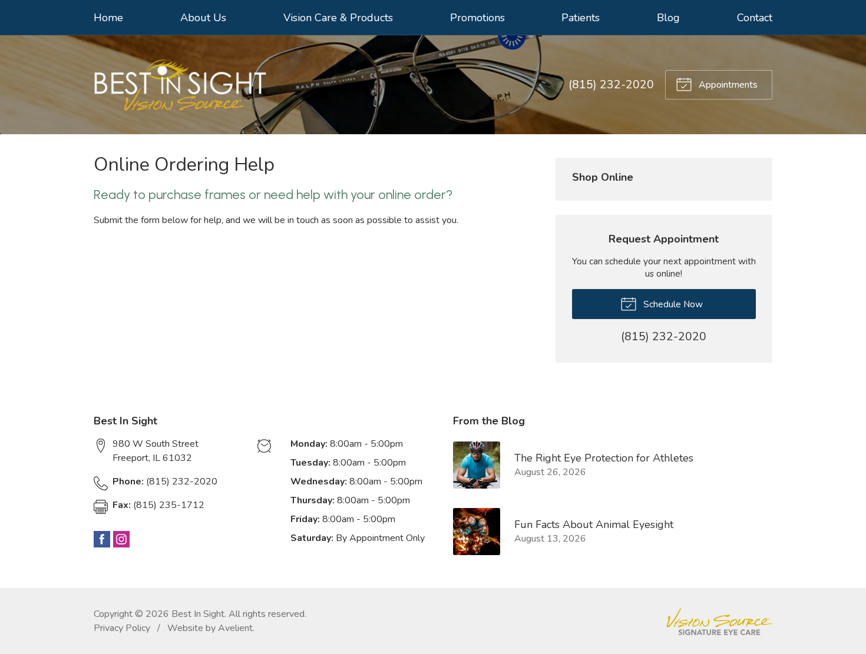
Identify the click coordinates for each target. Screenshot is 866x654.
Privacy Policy (122, 628)
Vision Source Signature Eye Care (719, 621)
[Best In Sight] (180, 84)
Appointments (727, 84)
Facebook (102, 539)
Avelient (235, 628)
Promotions (477, 18)
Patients (580, 18)
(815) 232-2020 (611, 84)
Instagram (121, 539)
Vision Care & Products (338, 18)
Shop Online (602, 177)
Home (108, 18)
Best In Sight (197, 613)
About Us (203, 18)
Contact (754, 18)
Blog (668, 18)
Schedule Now (672, 304)
